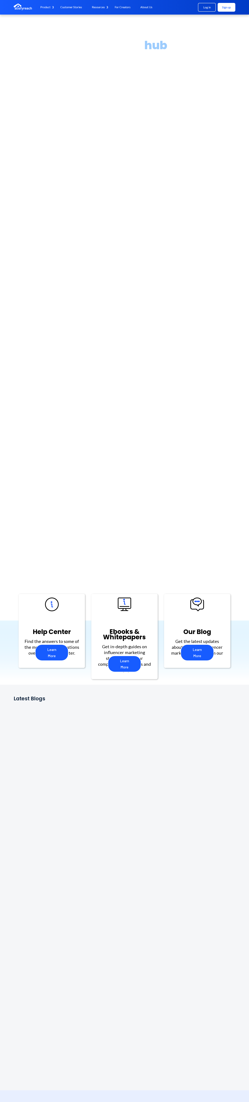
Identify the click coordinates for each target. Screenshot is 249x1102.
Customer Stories (71, 7)
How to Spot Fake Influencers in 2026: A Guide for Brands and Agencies (95, 936)
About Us (146, 7)
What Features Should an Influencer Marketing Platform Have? (87, 1064)
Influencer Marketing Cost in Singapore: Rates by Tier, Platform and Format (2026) (109, 851)
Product (45, 7)
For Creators (123, 7)
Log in (207, 7)
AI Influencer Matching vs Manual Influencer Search (75, 979)
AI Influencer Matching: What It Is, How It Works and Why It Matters (92, 1021)
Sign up (226, 7)
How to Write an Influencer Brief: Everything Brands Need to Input (89, 724)
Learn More (51, 652)
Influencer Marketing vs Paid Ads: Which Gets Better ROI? (80, 809)
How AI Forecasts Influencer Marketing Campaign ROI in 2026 (85, 766)
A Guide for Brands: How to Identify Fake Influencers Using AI (84, 894)
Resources (98, 7)
